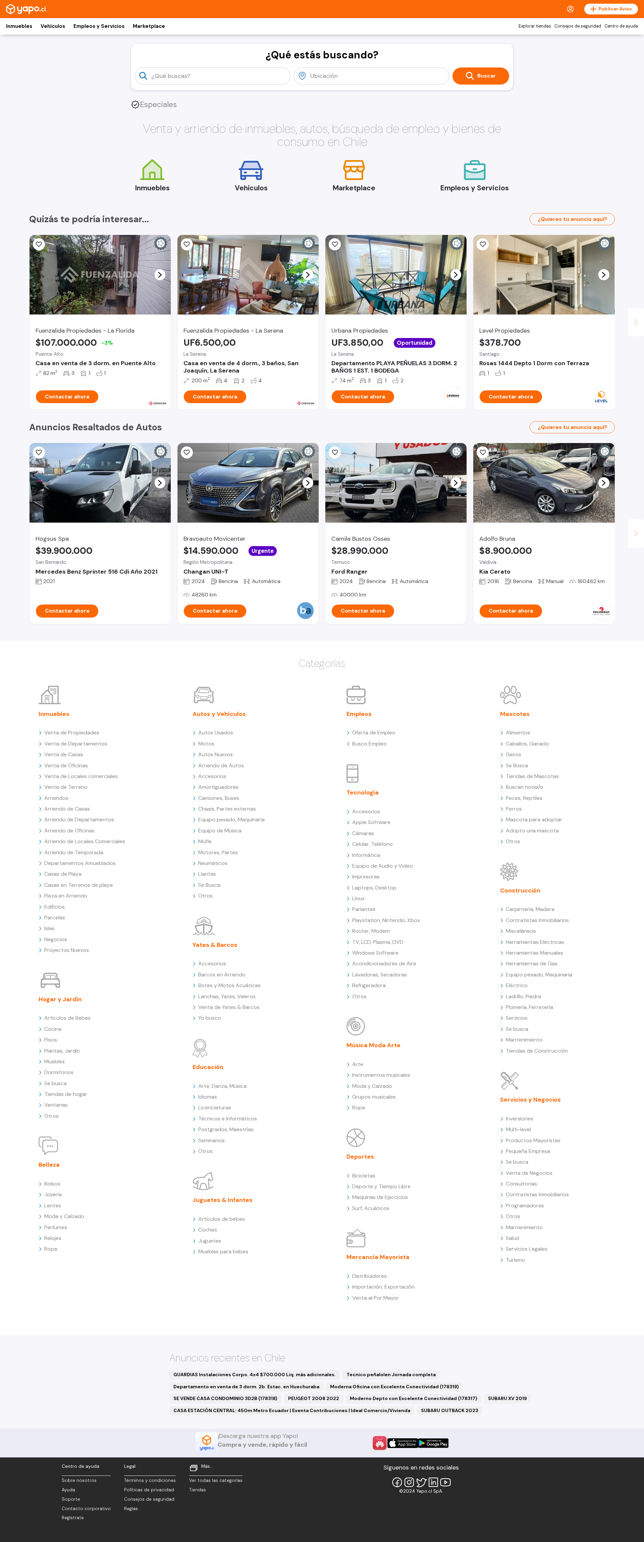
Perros (514, 808)
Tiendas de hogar (65, 1094)
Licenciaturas (214, 1107)
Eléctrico (517, 985)
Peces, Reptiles (524, 798)
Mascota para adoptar (534, 819)
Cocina (52, 1028)
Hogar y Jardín (60, 999)
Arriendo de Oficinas (69, 830)
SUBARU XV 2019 (507, 1398)
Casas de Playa (63, 873)
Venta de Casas (63, 754)
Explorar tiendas (535, 26)
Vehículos (53, 26)
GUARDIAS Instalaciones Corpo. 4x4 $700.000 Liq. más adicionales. (254, 1374)
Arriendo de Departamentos (79, 819)
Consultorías (521, 1183)
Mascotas (515, 714)
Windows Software (375, 952)
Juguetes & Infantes (223, 1200)
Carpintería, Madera (530, 909)
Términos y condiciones (150, 1480)
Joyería (53, 1194)
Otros (51, 1115)
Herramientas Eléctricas (535, 942)
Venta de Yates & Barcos (229, 1007)
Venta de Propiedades (71, 732)
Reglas (131, 1508)
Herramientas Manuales (534, 952)
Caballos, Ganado (527, 743)
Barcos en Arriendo (222, 974)
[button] (159, 274)
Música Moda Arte (373, 1045)
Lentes (52, 1205)
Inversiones (519, 1118)
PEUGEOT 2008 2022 (313, 1398)
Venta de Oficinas (66, 765)
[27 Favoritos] (483, 244)
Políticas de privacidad (149, 1490)
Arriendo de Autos (221, 765)
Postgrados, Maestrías (226, 1129)
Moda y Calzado (64, 1216)
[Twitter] (421, 1482)
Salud (512, 1238)
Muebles (54, 1061)
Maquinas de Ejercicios (380, 1197)
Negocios (55, 939)
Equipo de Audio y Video (382, 865)
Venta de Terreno (66, 786)
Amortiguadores (218, 786)
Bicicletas (363, 1175)
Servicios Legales (526, 1248)
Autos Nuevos (215, 754)
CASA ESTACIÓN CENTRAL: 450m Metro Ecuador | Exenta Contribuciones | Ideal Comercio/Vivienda (291, 1410)
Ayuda (68, 1490)
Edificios (54, 906)
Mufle (205, 841)
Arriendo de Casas (67, 808)
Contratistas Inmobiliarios (537, 920)
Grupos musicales (374, 1096)
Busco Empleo (369, 743)
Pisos (50, 1039)
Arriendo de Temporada (73, 852)
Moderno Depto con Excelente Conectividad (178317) (413, 1398)
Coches (207, 1229)
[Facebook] (397, 1482)
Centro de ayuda (621, 26)
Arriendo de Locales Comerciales (84, 841)
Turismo (515, 1259)
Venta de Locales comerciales (81, 776)
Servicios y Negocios (530, 1100)
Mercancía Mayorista (378, 1257)
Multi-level (518, 1129)
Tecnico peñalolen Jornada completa (391, 1374)
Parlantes (363, 909)
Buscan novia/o (524, 786)
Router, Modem (371, 930)
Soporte (71, 1499)
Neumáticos (212, 863)
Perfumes (55, 1227)
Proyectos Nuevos (66, 950)
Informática (366, 855)
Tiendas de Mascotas (532, 776)
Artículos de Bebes (67, 1017)
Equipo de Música (219, 830)
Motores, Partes (218, 852)
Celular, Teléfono (372, 844)
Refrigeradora (369, 985)
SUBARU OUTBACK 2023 (449, 1410)
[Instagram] (409, 1482)
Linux (358, 898)
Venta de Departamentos (75, 743)
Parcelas (54, 917)
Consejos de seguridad (577, 26)
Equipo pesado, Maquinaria (231, 819)
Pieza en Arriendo (65, 895)
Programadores (525, 1205)
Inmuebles (19, 26)
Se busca (55, 1083)
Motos (206, 743)
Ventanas (56, 1104)
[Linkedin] (433, 1482)
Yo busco (209, 1017)
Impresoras (366, 876)
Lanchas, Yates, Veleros (227, 996)
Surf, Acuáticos (370, 1208)
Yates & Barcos (215, 945)
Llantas (207, 873)
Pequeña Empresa (528, 1151)
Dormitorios (58, 1072)
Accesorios (212, 776)
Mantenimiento (524, 1039)
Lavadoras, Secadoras (379, 974)
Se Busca (209, 884)
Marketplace (149, 26)
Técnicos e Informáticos (227, 1118)
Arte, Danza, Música (222, 1086)
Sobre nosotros (79, 1480)
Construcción (520, 890)
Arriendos (56, 798)
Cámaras (363, 833)
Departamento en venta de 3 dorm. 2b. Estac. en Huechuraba (246, 1387)
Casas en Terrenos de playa (78, 884)
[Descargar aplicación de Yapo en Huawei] (379, 1443)
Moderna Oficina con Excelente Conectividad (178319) (394, 1387)
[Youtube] (445, 1482)
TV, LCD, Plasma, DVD (378, 942)
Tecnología (362, 792)
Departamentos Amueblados (80, 863)
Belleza (49, 1165)
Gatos (513, 754)
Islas (49, 928)
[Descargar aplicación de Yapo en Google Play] (433, 1443)
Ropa (50, 1248)
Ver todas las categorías (216, 1480)
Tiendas (197, 1490)
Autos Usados (215, 732)
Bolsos (52, 1183)
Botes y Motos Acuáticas (229, 985)
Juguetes (209, 1240)
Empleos (359, 714)
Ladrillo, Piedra (523, 996)
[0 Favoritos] (187, 244)
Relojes (52, 1238)
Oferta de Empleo (373, 732)
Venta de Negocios (529, 1172)
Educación (208, 1067)
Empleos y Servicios (98, 26)
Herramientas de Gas (531, 963)
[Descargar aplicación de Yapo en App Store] (402, 1443)
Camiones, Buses (218, 798)
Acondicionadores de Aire (384, 963)
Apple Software (371, 822)
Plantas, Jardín (62, 1050)
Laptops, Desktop (374, 887)
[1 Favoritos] (39, 244)
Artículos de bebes (221, 1218)
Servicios (517, 1017)
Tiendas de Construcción (537, 1050)
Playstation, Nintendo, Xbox (386, 920)
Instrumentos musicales (381, 1074)
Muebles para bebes (223, 1251)
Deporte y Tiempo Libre (381, 1186)
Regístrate (73, 1518)
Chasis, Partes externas (227, 808)
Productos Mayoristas (533, 1140)
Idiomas (207, 1096)
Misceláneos (521, 930)
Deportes (360, 1157)
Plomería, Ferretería (529, 1007)
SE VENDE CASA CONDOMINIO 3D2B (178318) (225, 1398)
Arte (357, 1064)
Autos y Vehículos (219, 714)
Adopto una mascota (532, 830)
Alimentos (518, 732)
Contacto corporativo (86, 1508)
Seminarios (211, 1140)
